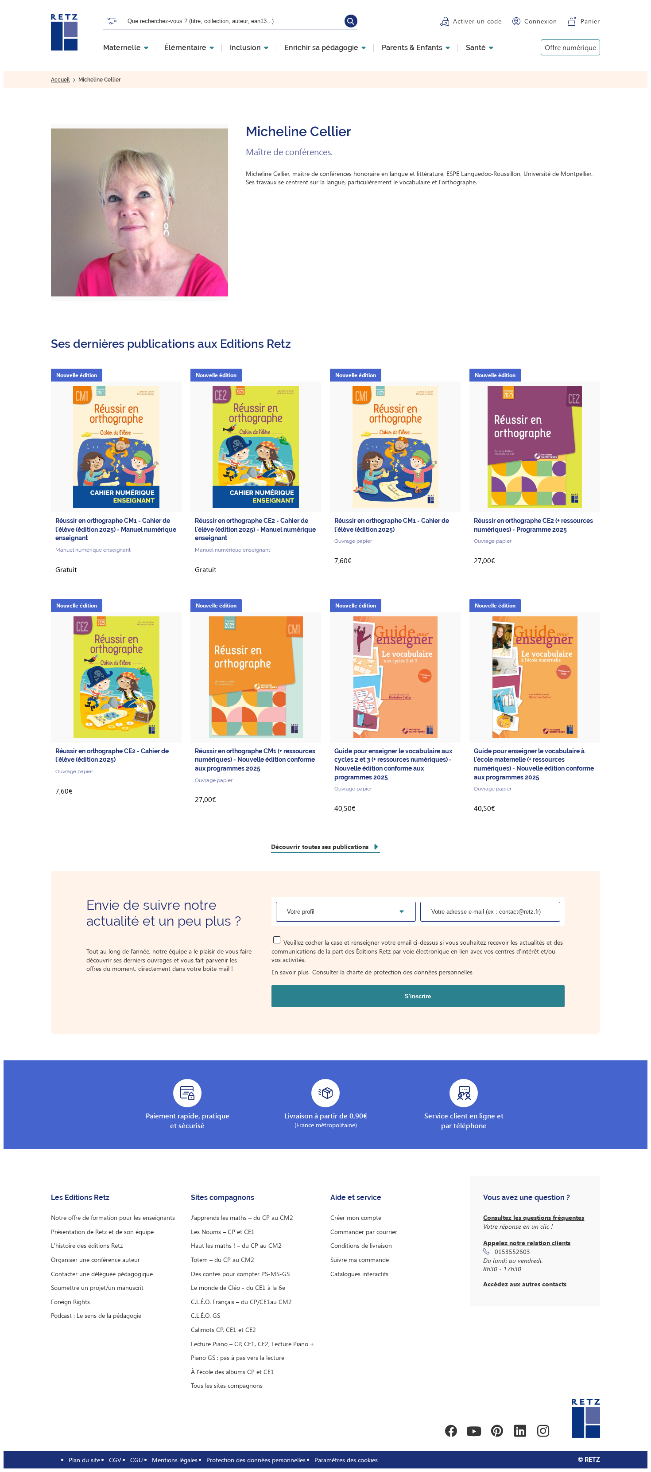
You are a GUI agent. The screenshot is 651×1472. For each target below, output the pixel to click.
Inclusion (245, 48)
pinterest (497, 1431)
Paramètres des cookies (346, 1460)
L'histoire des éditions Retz (87, 1245)
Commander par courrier (363, 1231)
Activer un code (477, 21)
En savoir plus (290, 972)
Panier (590, 21)
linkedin (520, 1431)
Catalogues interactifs (359, 1274)
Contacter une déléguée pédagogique (102, 1274)
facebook (450, 1431)
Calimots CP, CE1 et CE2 (223, 1329)
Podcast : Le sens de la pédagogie (96, 1315)
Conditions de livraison (361, 1245)
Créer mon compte (355, 1217)
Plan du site (84, 1460)
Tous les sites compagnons (227, 1385)
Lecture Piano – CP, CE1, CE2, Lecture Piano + (252, 1344)
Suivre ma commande (359, 1259)
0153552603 (512, 1251)
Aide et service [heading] (355, 1197)
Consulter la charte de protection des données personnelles (392, 972)
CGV (115, 1460)
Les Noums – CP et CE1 (223, 1231)
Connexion (540, 21)
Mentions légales (175, 1460)
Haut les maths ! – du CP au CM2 (236, 1245)
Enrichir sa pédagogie (321, 48)
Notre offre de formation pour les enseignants (113, 1217)
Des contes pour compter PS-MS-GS (240, 1274)
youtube (473, 1431)
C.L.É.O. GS (205, 1315)
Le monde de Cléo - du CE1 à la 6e (238, 1287)
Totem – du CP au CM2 (222, 1259)
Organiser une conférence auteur (95, 1259)
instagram (543, 1431)
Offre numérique (570, 47)
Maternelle (122, 48)
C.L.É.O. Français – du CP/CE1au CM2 (241, 1301)
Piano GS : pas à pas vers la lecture (237, 1357)
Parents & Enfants (412, 48)
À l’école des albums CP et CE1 (232, 1371)
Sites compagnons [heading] (222, 1197)
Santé (476, 48)
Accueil (60, 80)
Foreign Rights (70, 1301)
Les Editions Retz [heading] (80, 1197)
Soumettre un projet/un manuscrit (97, 1287)
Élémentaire (185, 48)
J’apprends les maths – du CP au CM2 (242, 1217)
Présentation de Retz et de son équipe (102, 1231)
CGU (136, 1460)
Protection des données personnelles (256, 1460)
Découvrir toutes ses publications (319, 846)
